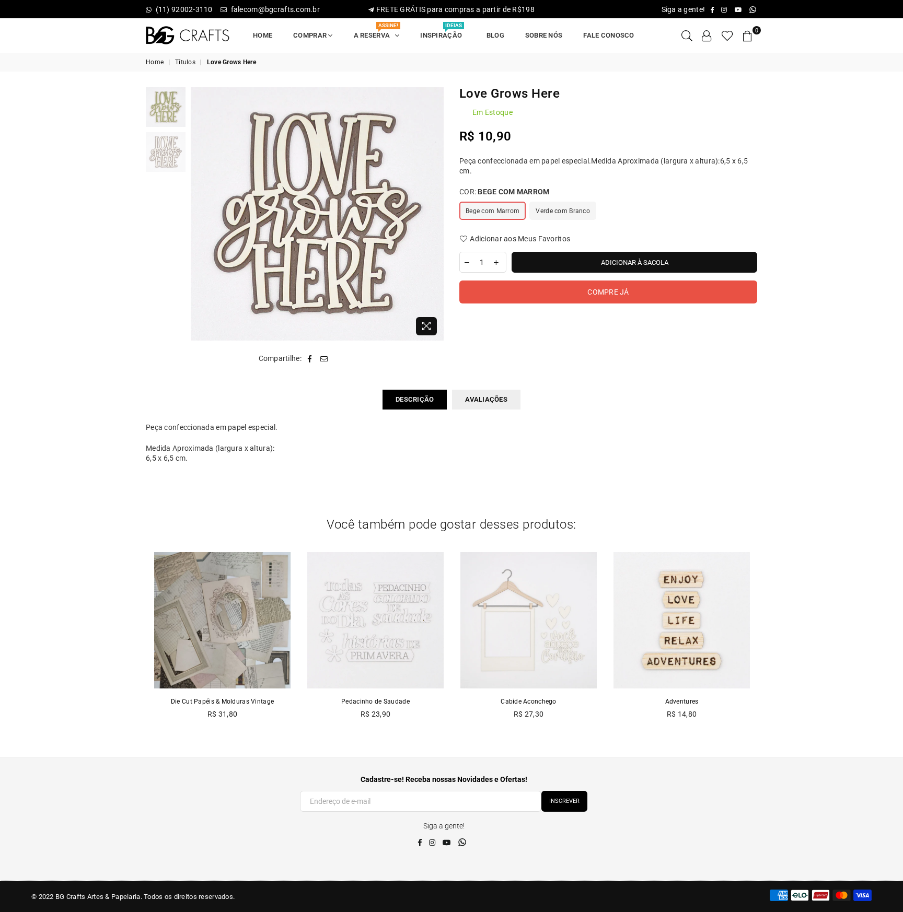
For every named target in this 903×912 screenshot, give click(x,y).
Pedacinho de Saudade (375, 701)
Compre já (608, 292)
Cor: (504, 192)
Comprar (310, 35)
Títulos (185, 62)
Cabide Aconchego (528, 701)
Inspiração (442, 32)
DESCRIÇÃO (415, 399)
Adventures (682, 701)
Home (262, 35)
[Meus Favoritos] (727, 35)
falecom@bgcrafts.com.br (274, 9)
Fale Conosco (608, 35)
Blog (495, 35)
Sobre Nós (544, 35)
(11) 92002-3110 (184, 9)
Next (434, 214)
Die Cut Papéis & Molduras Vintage (222, 701)
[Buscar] (687, 35)
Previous (200, 214)
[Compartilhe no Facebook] (310, 359)
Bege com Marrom (492, 211)
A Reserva (376, 32)
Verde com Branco (562, 211)
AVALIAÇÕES (486, 399)
